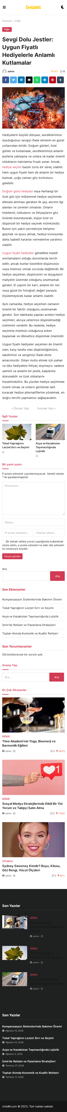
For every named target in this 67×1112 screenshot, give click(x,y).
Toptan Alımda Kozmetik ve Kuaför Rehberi (30, 633)
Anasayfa (7, 20)
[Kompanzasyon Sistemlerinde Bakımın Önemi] (14, 922)
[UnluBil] (33, 7)
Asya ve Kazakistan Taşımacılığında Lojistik (48, 447)
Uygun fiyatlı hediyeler (18, 253)
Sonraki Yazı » (46, 408)
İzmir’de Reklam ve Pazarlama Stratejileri (29, 625)
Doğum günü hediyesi (17, 191)
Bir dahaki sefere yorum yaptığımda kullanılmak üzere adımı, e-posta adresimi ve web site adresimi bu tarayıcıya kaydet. (33, 545)
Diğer (18, 20)
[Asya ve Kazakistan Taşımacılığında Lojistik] (50, 432)
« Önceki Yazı (20, 408)
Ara (4, 569)
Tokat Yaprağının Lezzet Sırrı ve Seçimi (28, 608)
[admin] (4, 71)
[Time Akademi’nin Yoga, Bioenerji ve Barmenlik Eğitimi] (33, 715)
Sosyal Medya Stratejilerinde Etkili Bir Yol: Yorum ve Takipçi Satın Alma (32, 806)
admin (11, 71)
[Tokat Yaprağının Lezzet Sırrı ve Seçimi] (16, 432)
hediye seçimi (11, 167)
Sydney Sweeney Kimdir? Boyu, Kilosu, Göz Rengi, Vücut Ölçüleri (31, 868)
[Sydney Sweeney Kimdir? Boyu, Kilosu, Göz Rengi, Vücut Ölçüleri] (33, 839)
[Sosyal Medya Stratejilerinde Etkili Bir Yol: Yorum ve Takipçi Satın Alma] (33, 777)
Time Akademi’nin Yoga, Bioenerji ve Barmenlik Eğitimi (29, 743)
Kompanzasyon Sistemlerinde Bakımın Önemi (32, 599)
